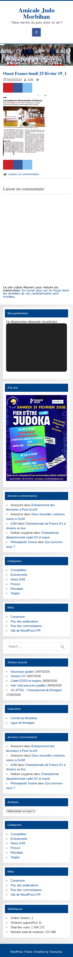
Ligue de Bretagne (22, 722)
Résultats (17, 588)
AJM (30, 79)
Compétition (18, 570)
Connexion (18, 616)
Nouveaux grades (22, 671)
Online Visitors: (21, 918)
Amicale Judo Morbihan (36, 13)
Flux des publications (24, 621)
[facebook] (36, 32)
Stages (15, 593)
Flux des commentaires (26, 626)
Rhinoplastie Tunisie (24, 542)
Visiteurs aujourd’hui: (25, 922)
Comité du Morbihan (24, 718)
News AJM (18, 579)
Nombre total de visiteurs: (28, 932)
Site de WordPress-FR (26, 630)
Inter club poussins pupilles (28, 685)
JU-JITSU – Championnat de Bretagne (36, 690)
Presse (15, 584)
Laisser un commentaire (23, 174)
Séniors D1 (18, 676)
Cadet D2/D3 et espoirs (26, 680)
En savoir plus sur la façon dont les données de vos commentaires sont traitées (36, 293)
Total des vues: (21, 927)
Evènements (19, 574)
